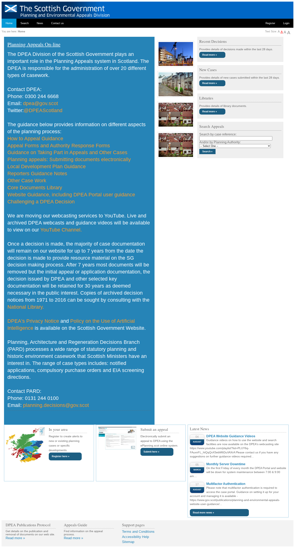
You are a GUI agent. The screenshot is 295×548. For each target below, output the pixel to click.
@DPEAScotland (43, 110)
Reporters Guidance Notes (37, 173)
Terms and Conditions (138, 532)
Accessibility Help (135, 537)
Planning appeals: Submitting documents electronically (69, 159)
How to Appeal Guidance (35, 138)
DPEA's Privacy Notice (33, 321)
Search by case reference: (217, 134)
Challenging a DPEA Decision (41, 201)
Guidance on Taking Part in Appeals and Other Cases (67, 152)
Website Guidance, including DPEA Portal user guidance (71, 194)
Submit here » (151, 451)
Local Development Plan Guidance (46, 166)
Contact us (57, 23)
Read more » (209, 54)
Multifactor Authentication (225, 484)
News (40, 23)
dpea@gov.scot (40, 103)
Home (9, 23)
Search (24, 23)
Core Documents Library (34, 187)
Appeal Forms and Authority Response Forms (58, 145)
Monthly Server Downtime (225, 464)
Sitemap (128, 542)
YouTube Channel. (61, 230)
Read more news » (203, 512)
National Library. (25, 307)
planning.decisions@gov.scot (56, 405)
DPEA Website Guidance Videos (230, 436)
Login (286, 23)
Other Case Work (26, 180)
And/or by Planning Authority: (220, 142)
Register (270, 23)
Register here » (60, 456)
